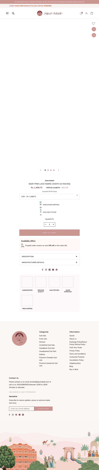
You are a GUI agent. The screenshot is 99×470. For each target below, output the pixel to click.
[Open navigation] (7, 13)
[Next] (58, 170)
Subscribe (43, 409)
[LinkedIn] (23, 414)
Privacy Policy (74, 351)
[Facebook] (42, 270)
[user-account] (86, 13)
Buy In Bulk (73, 369)
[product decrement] (45, 224)
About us (72, 339)
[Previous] (40, 170)
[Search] (13, 13)
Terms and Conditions (77, 354)
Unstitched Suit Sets (47, 345)
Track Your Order (75, 347)
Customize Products (77, 357)
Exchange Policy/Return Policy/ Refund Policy (78, 343)
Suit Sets (42, 336)
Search (71, 336)
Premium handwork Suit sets (48, 364)
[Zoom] (94, 29)
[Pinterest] (56, 270)
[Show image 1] (45, 170)
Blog (71, 366)
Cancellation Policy (76, 360)
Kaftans (42, 354)
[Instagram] (13, 414)
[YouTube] (19, 414)
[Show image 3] (51, 170)
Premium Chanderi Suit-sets (48, 358)
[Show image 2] (48, 170)
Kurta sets (43, 339)
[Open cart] (92, 13)
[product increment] (53, 224)
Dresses (42, 342)
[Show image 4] (53, 170)
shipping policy (75, 363)
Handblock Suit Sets (47, 348)
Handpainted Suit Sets (47, 351)
